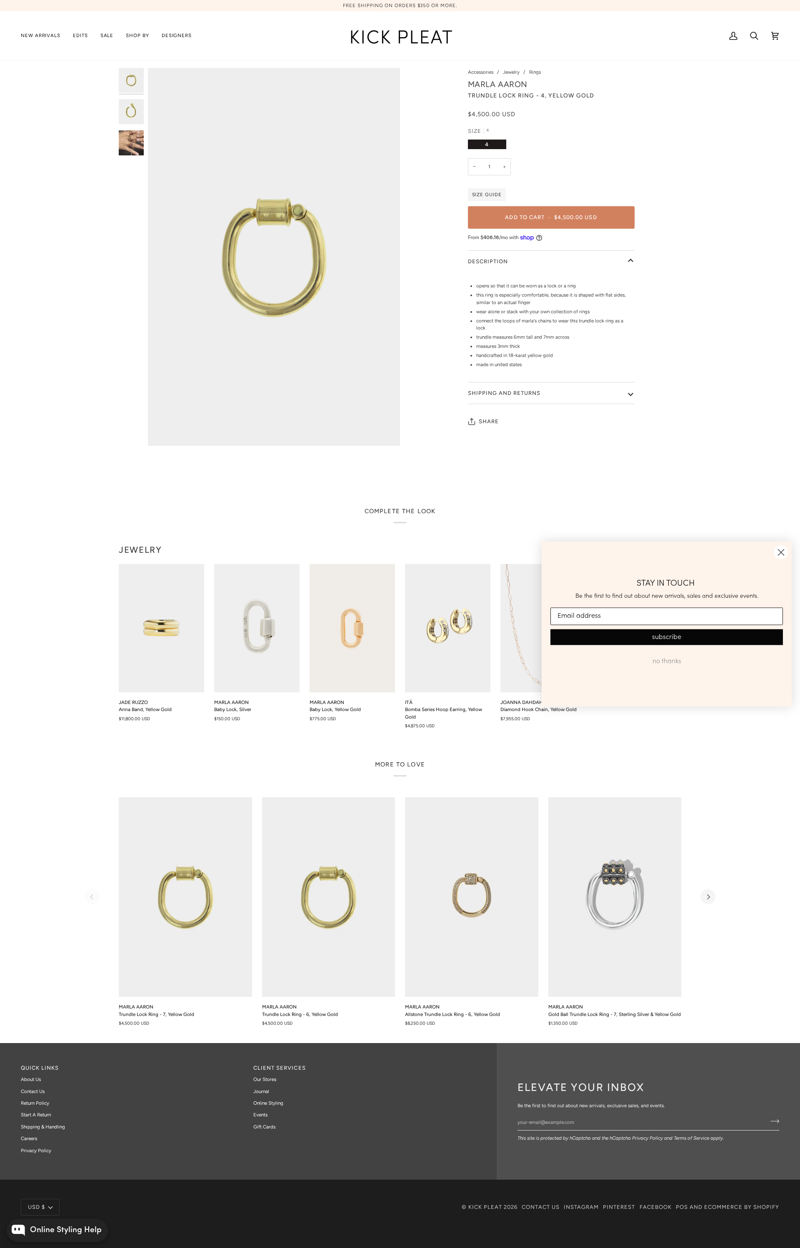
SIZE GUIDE (487, 194)
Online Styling (268, 1103)
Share (489, 421)
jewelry (140, 549)
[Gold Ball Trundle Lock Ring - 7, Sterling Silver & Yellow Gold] (615, 897)
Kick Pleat (485, 1207)
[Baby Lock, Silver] (257, 628)
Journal (261, 1091)
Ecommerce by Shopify (741, 1207)
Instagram (581, 1207)
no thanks (666, 661)
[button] (80, 35)
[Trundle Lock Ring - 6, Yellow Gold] (328, 897)
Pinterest (619, 1207)
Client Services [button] (279, 1068)
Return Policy (35, 1103)
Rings (535, 72)
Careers (29, 1138)
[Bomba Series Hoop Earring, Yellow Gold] (447, 628)
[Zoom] (274, 257)
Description (488, 261)
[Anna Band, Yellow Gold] (161, 628)
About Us (31, 1079)
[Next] (707, 896)
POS (682, 1207)
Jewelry (511, 72)
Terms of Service (691, 1138)
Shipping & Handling (43, 1127)
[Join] (772, 1121)
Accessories (480, 72)
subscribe (666, 637)
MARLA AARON (498, 84)
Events (260, 1115)
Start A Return (36, 1115)
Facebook (656, 1207)
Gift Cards (264, 1127)
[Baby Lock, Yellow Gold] (352, 628)
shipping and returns (504, 393)
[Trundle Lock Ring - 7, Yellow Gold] (185, 897)
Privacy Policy (647, 1138)
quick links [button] (40, 1068)
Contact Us (33, 1091)
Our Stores (264, 1079)
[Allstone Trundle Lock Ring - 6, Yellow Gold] (471, 897)
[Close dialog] (781, 552)
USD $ (36, 1207)
